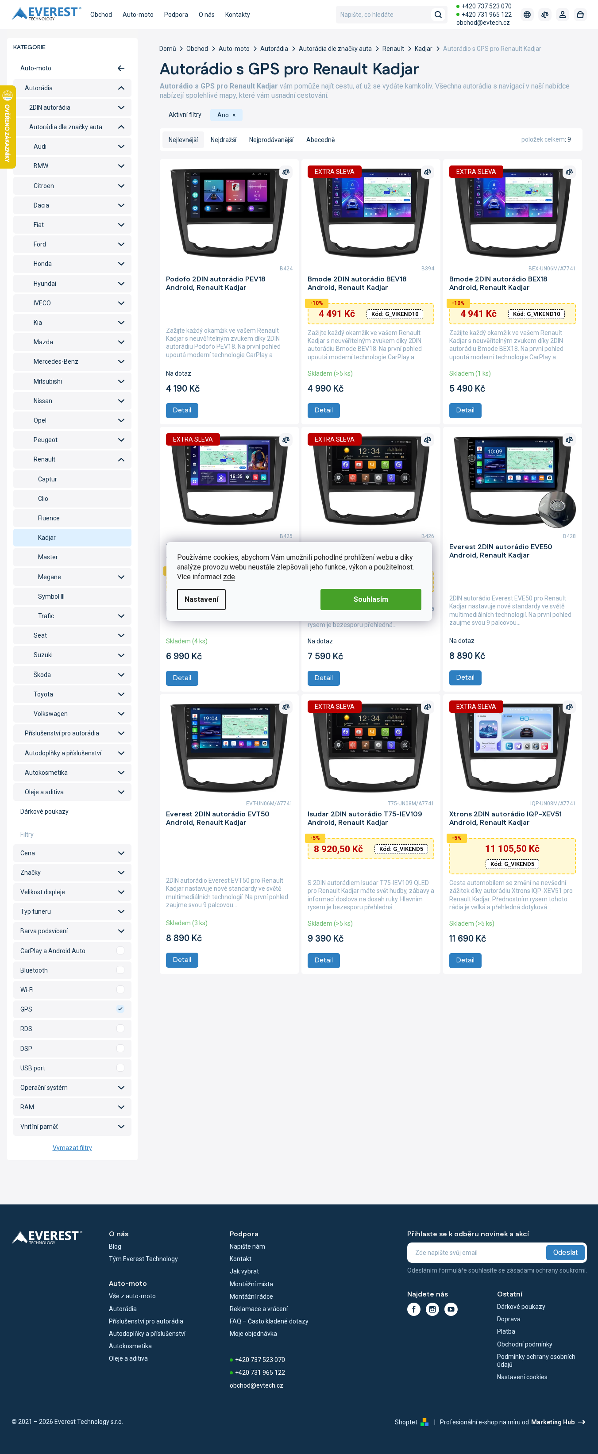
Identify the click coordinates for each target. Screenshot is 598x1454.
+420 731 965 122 (487, 14)
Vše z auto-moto (132, 1296)
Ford (40, 244)
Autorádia (39, 88)
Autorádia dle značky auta (65, 127)
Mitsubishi (48, 381)
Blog (115, 1246)
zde (229, 577)
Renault (44, 459)
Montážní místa (251, 1284)
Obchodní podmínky (524, 1344)
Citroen (44, 185)
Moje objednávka (253, 1333)
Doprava (509, 1319)
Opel (40, 420)
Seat (40, 635)
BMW (41, 165)
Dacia (41, 205)
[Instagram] (432, 1309)
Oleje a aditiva (44, 792)
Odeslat (565, 1252)
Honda (43, 263)
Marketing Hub (553, 1422)
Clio (43, 498)
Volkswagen (51, 713)
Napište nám (247, 1246)
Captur (47, 479)
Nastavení (201, 599)
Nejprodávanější (271, 139)
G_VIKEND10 (394, 314)
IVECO (42, 303)
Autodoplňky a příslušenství (63, 753)
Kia (38, 322)
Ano (72, 950)
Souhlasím (371, 599)
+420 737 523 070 (487, 6)
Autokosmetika (46, 772)
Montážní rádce (251, 1296)
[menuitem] (101, 14)
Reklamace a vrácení (259, 1308)
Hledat (438, 14)
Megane (49, 577)
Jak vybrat (244, 1271)
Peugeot (46, 439)
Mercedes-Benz (56, 361)
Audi (40, 146)
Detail (182, 410)
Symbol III (51, 596)
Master (48, 557)
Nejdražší (223, 139)
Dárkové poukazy (44, 811)
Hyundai (45, 283)
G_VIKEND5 (401, 849)
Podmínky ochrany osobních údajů (536, 1360)
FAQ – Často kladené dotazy (269, 1321)
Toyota (43, 694)
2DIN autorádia (49, 107)
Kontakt (240, 1258)
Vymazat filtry (72, 1147)
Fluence (49, 518)
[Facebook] (414, 1309)
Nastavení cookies (522, 1377)
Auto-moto (35, 68)
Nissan (43, 400)
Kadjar (47, 537)
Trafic (46, 615)
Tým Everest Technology (143, 1258)
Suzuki (43, 654)
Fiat (39, 224)
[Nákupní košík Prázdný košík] (580, 14)
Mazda (43, 342)
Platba (506, 1331)
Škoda (42, 674)
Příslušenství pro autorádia (62, 733)
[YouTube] (451, 1309)
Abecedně (320, 139)
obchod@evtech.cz (483, 22)
